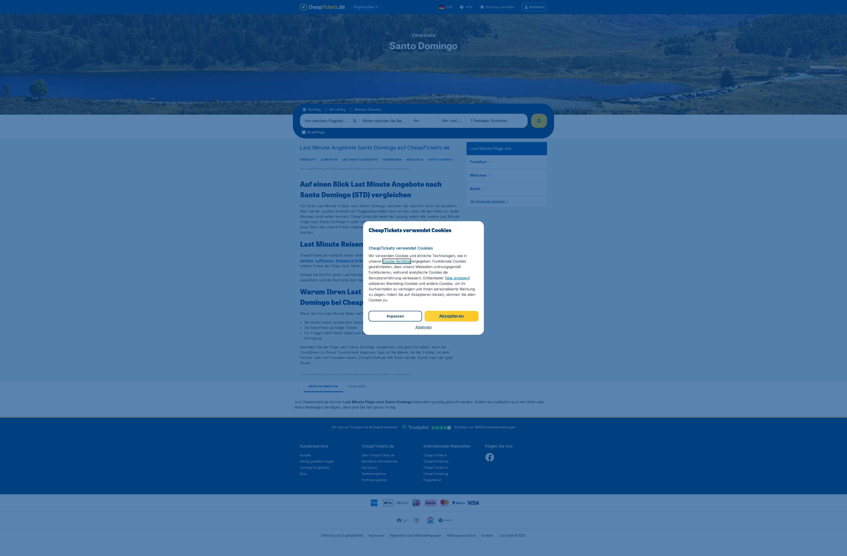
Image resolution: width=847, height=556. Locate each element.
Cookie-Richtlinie (397, 261)
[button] (423, 327)
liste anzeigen (457, 278)
